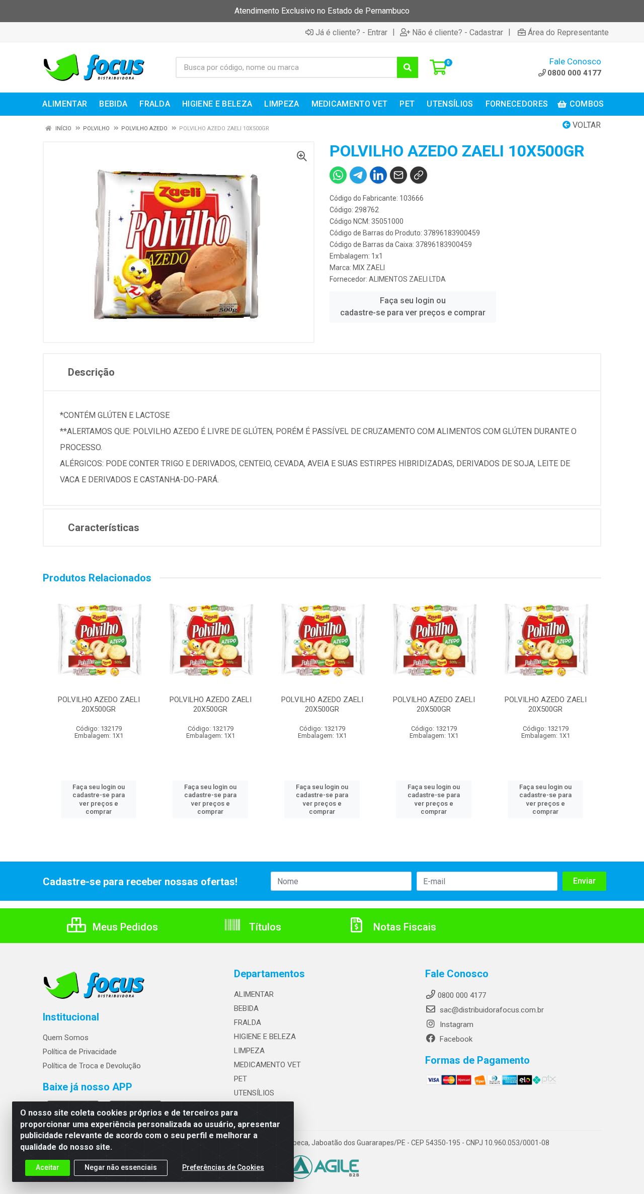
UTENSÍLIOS (254, 1092)
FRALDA (247, 1022)
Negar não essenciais (121, 1167)
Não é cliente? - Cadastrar (457, 32)
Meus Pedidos (124, 927)
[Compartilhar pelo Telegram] (358, 175)
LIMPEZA (249, 1050)
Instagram (455, 1024)
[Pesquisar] (407, 67)
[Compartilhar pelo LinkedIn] (378, 175)
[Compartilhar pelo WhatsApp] (338, 175)
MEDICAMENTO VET (267, 1064)
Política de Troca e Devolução (92, 1065)
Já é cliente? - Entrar (351, 32)
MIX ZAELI (369, 268)
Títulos (264, 927)
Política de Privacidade (80, 1051)
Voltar (586, 125)
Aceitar (47, 1167)
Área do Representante (568, 32)
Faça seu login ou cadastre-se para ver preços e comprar (413, 306)
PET (240, 1078)
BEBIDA (246, 1008)
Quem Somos (66, 1037)
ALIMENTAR (254, 994)
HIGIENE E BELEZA (265, 1036)
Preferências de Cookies (223, 1167)
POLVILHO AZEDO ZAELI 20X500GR (99, 704)
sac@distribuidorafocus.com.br (491, 1009)
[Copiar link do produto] (418, 175)
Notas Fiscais (403, 927)
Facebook (455, 1039)
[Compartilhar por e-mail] (398, 175)
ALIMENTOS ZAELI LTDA (407, 279)
